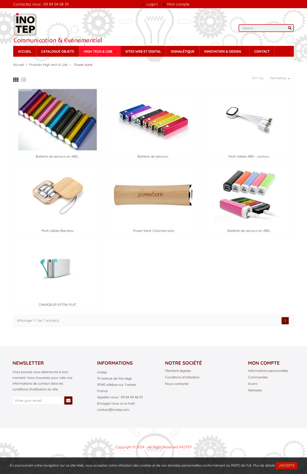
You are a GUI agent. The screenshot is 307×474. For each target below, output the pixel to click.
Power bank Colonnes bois (153, 230)
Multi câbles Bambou (57, 230)
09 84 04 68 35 (132, 397)
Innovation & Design (223, 51)
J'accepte (287, 466)
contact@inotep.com (113, 409)
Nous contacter (177, 384)
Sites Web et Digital (143, 51)
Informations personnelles (268, 371)
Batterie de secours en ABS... (58, 156)
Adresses (255, 390)
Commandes (258, 377)
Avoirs (252, 384)
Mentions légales (178, 371)
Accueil (24, 51)
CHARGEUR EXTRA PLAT (58, 304)
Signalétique (182, 51)
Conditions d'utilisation (182, 377)
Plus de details (264, 465)
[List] (23, 79)
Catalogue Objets (57, 51)
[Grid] (15, 79)
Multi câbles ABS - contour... (249, 156)
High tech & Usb (98, 51)
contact (262, 51)
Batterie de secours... (153, 156)
